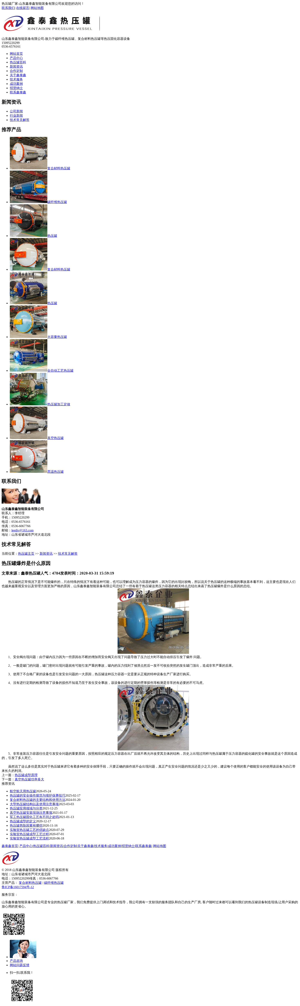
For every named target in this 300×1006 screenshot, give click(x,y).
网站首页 (16, 53)
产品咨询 (16, 960)
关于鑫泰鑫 (18, 75)
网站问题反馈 (19, 965)
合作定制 (16, 71)
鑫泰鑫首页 (10, 846)
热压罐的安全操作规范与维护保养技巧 (37, 795)
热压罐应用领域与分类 (26, 808)
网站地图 (37, 8)
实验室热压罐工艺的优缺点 (29, 830)
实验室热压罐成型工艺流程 (29, 838)
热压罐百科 (18, 62)
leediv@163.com (22, 530)
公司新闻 (16, 111)
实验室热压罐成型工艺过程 (29, 834)
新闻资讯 (16, 66)
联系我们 (8, 8)
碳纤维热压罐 (54, 882)
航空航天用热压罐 (23, 791)
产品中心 (16, 58)
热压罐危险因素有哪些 (26, 825)
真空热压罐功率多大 (29, 779)
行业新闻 (16, 115)
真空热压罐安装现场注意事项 (31, 812)
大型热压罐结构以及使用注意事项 (34, 804)
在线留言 (22, 8)
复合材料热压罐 (30, 882)
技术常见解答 (19, 120)
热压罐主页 (26, 553)
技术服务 (16, 79)
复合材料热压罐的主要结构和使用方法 (37, 799)
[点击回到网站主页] (11, 867)
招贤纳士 (16, 88)
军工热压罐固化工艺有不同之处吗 (34, 817)
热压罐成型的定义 (23, 821)
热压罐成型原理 (26, 775)
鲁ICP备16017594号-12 (18, 887)
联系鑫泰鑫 (18, 92)
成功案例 (16, 83)
